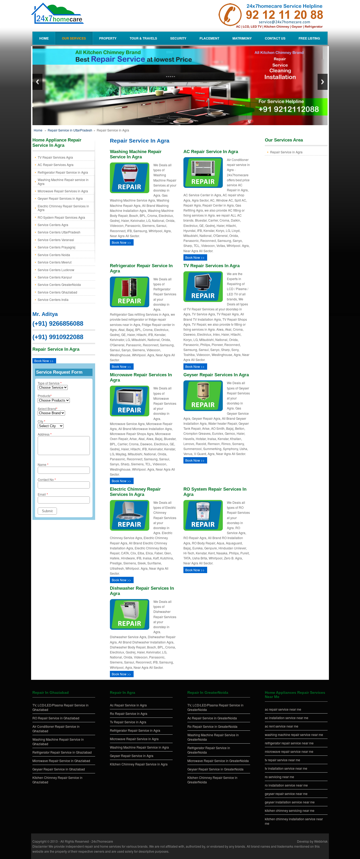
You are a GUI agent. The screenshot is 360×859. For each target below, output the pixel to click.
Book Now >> (43, 360)
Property (107, 38)
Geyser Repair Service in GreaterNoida (215, 769)
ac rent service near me (281, 726)
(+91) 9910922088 (57, 336)
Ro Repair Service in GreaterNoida (212, 726)
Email (43, 494)
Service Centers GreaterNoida (59, 284)
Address (45, 434)
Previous (37, 82)
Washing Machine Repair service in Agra (63, 181)
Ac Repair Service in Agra (128, 705)
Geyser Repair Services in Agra (60, 198)
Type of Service (50, 383)
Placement (209, 38)
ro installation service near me (286, 785)
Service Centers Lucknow (56, 269)
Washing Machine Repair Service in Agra (139, 747)
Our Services (74, 38)
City (41, 421)
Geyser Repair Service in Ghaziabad (58, 769)
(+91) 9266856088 (57, 323)
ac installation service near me (286, 717)
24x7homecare (102, 841)
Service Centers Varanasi (56, 239)
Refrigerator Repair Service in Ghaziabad (62, 752)
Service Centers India (53, 299)
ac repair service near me (283, 709)
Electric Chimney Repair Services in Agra (63, 208)
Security (178, 38)
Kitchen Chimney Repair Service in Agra (139, 764)
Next (323, 82)
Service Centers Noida (54, 254)
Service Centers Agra (53, 224)
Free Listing (309, 38)
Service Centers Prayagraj (56, 247)
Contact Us (275, 38)
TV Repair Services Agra (55, 157)
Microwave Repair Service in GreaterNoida (218, 760)
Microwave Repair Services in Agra (63, 191)
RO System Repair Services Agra (61, 217)
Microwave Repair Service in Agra (134, 738)
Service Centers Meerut (54, 262)
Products (45, 395)
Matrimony (242, 38)
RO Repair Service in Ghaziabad (55, 718)
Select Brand (47, 408)
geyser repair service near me (286, 793)
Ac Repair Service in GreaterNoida (212, 718)
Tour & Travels (143, 38)
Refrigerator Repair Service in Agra (63, 172)
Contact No (47, 479)
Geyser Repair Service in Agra (131, 755)
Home (44, 38)
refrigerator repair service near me (289, 743)
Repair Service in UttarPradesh (70, 130)
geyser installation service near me (290, 802)
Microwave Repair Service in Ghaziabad (61, 760)
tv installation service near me (286, 768)
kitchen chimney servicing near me (289, 810)
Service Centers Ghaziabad (57, 292)
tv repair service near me (282, 760)
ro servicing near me (279, 776)
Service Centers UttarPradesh (59, 232)
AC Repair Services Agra (56, 164)
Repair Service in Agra (286, 152)
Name (43, 464)
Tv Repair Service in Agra (128, 722)
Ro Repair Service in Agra (128, 713)
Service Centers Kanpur (55, 277)
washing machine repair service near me (294, 734)
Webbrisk (321, 841)
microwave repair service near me (289, 751)
